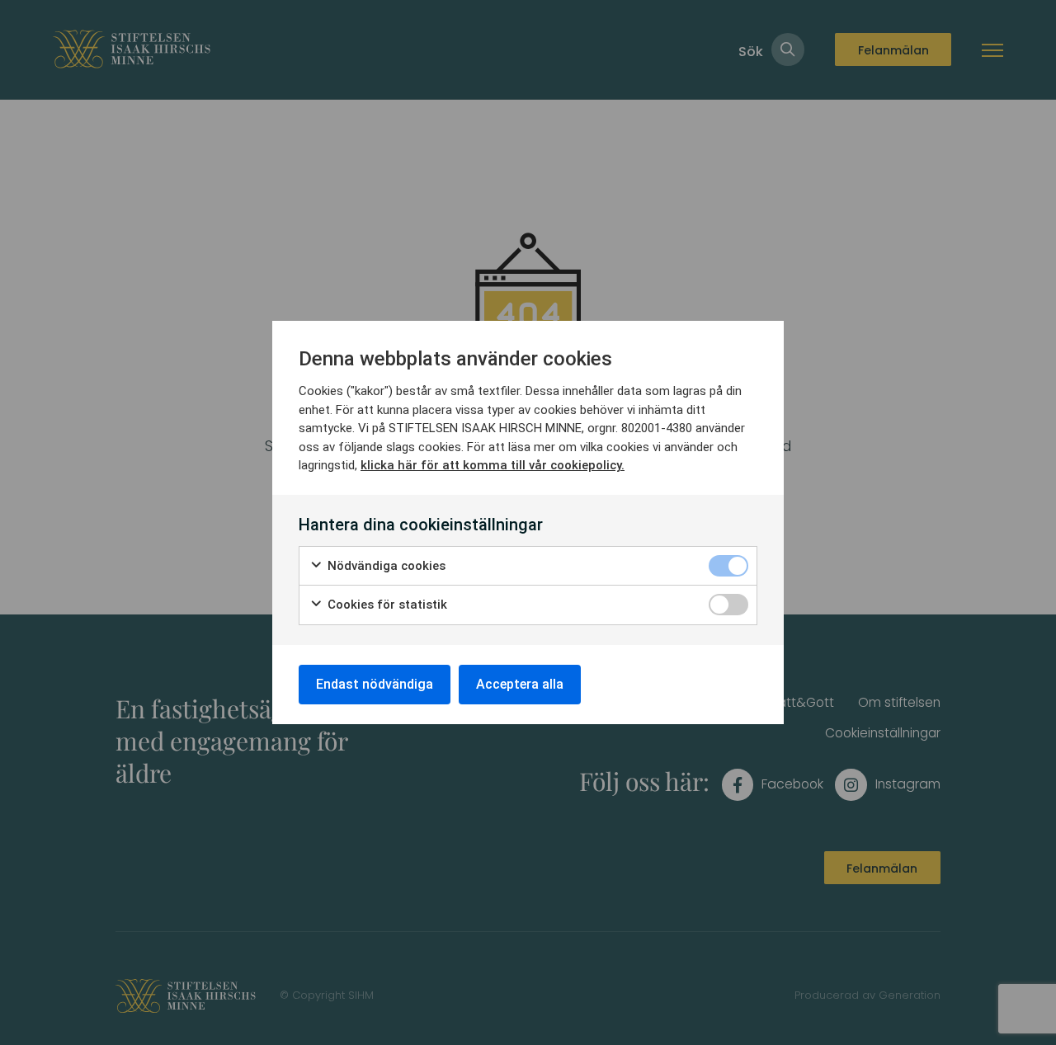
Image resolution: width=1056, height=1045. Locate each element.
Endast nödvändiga (374, 684)
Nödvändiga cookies (385, 565)
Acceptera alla (519, 684)
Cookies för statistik (385, 604)
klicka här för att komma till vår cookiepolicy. (493, 465)
